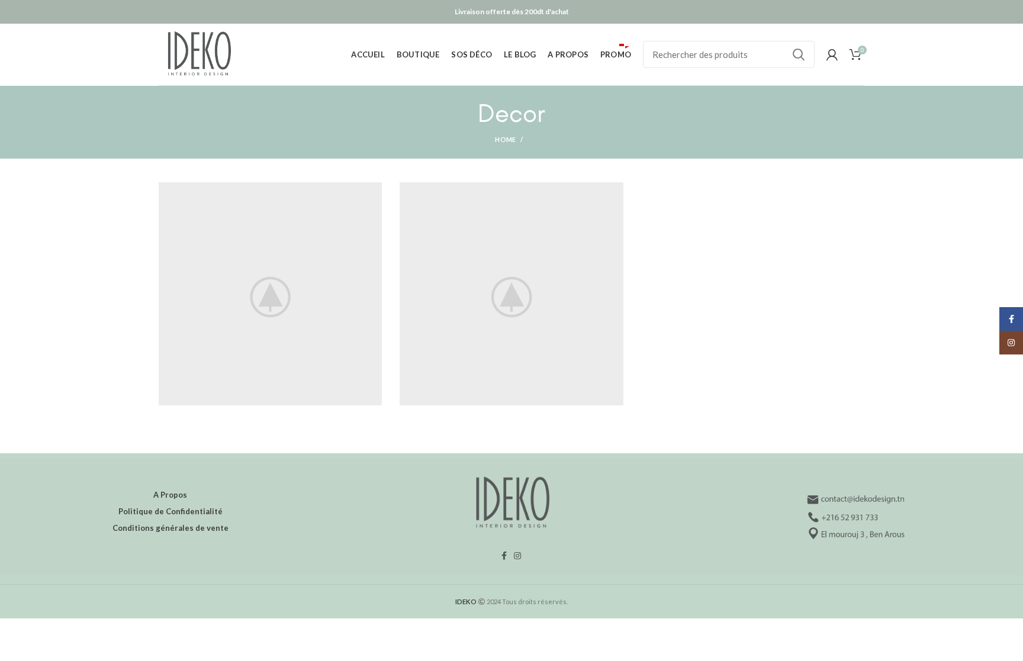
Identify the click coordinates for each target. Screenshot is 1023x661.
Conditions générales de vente (170, 528)
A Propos (170, 494)
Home (505, 139)
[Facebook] (504, 555)
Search (798, 54)
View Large (373, 191)
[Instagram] (517, 555)
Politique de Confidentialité (170, 511)
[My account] (832, 54)
